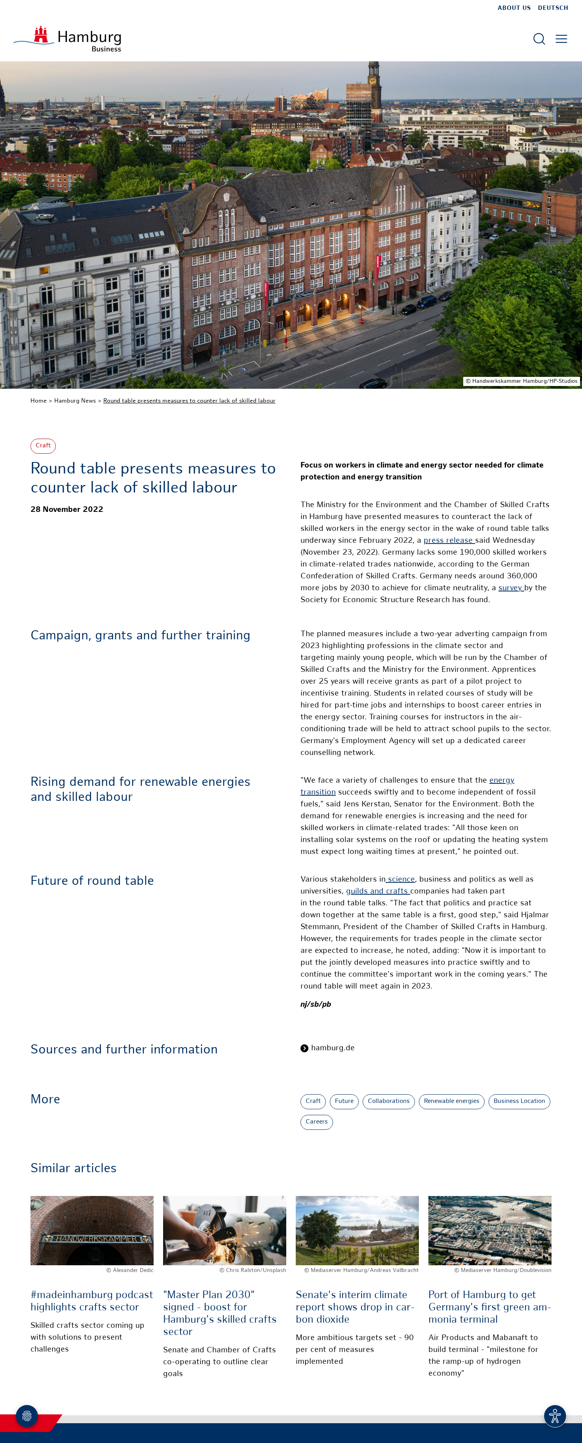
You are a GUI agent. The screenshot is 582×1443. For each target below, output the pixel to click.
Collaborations (389, 1102)
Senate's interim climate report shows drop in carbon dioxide (355, 1308)
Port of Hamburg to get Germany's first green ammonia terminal (490, 1308)
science (400, 880)
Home (38, 401)
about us (514, 8)
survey (511, 588)
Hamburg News (75, 401)
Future (344, 1102)
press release (449, 541)
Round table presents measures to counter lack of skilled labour (189, 401)
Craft (43, 446)
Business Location (519, 1102)
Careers (317, 1122)
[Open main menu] (561, 39)
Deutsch (553, 8)
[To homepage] (67, 38)
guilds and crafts (378, 891)
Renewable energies (451, 1102)
